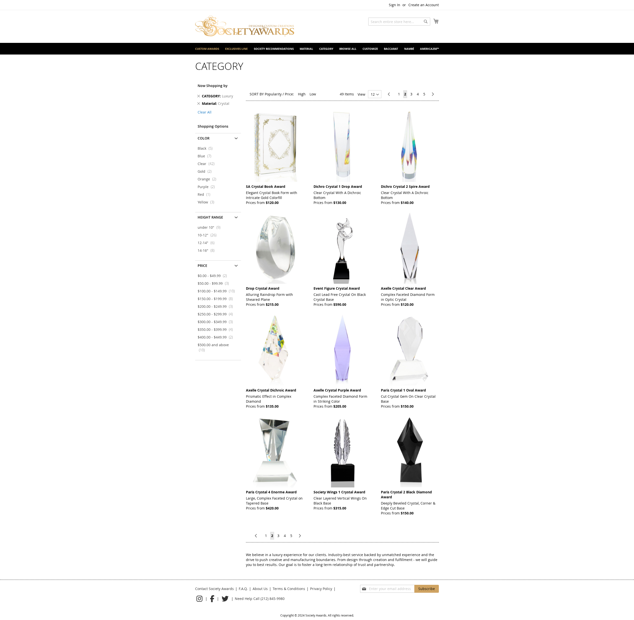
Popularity (273, 94)
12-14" (207, 242)
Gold (206, 171)
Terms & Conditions (289, 588)
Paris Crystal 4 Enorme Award (271, 492)
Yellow (207, 202)
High (302, 94)
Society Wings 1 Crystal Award (339, 492)
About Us (260, 588)
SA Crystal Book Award (265, 186)
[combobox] (399, 22)
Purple (208, 186)
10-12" (208, 235)
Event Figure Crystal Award (337, 288)
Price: (289, 94)
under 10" (210, 227)
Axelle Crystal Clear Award (403, 288)
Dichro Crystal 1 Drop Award (338, 186)
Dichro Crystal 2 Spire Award (405, 186)
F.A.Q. (243, 588)
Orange (208, 179)
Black (206, 148)
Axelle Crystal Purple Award (337, 390)
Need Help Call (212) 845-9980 (260, 598)
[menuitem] (207, 49)
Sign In (394, 4)
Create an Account (423, 4)
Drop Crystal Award (262, 288)
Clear (207, 163)
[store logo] (244, 26)
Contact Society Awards (214, 588)
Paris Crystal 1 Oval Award (403, 390)
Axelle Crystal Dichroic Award (271, 390)
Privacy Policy (321, 588)
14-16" (207, 250)
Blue (206, 156)
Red (205, 194)
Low (313, 94)
